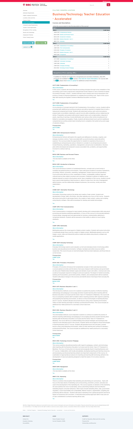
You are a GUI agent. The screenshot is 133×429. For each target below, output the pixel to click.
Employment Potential (28, 34)
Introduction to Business (65, 36)
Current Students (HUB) (59, 420)
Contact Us (25, 418)
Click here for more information (88, 78)
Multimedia (62, 63)
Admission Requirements (28, 12)
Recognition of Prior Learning (29, 29)
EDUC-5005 (56, 335)
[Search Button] (108, 4)
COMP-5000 (56, 361)
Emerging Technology (65, 65)
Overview (25, 10)
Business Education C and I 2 (66, 38)
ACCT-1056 (56, 127)
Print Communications (65, 47)
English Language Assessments (30, 15)
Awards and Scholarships (28, 32)
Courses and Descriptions (28, 22)
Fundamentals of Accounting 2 (67, 58)
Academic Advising (27, 420)
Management (63, 54)
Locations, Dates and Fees (29, 17)
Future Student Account (59, 418)
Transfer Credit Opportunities (29, 27)
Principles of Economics (65, 49)
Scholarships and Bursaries (89, 422)
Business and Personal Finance (67, 34)
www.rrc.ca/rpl (71, 80)
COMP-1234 (56, 257)
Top (53, 99)
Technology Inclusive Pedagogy (67, 67)
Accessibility (26, 422)
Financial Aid (85, 420)
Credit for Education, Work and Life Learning (93, 418)
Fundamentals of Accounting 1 (67, 45)
